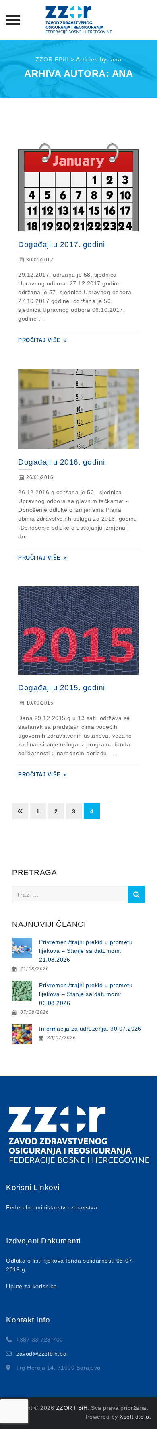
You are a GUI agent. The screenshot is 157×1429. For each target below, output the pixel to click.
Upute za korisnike (31, 1286)
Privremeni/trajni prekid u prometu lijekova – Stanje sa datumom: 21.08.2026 (85, 951)
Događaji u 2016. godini (61, 462)
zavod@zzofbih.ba (41, 1353)
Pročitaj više (39, 340)
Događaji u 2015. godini (61, 687)
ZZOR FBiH (72, 1408)
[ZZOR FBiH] (78, 20)
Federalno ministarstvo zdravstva (51, 1207)
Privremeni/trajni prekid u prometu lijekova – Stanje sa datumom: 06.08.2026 (85, 994)
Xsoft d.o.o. (135, 1416)
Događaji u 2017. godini (61, 244)
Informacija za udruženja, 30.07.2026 (90, 1028)
